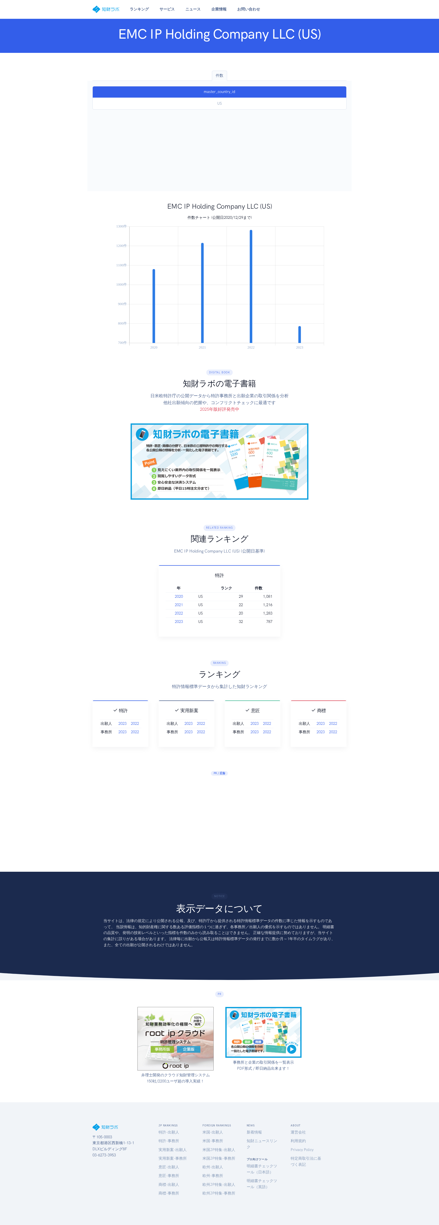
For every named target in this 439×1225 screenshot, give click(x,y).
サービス (167, 9)
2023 (179, 621)
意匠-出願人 (169, 1167)
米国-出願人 (212, 1132)
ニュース (193, 9)
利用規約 (298, 1141)
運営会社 (298, 1132)
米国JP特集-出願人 (218, 1149)
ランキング (139, 9)
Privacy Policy (302, 1149)
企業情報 (219, 9)
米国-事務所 (212, 1141)
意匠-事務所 (169, 1175)
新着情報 (254, 1132)
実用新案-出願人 (173, 1149)
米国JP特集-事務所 (218, 1158)
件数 (219, 75)
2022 (179, 613)
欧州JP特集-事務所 (218, 1193)
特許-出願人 (169, 1132)
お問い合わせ (248, 9)
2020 (179, 596)
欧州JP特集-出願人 (218, 1184)
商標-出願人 (169, 1184)
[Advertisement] (219, 147)
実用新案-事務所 (173, 1158)
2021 (179, 605)
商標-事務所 (169, 1193)
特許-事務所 (169, 1141)
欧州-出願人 (212, 1167)
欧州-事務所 (212, 1175)
